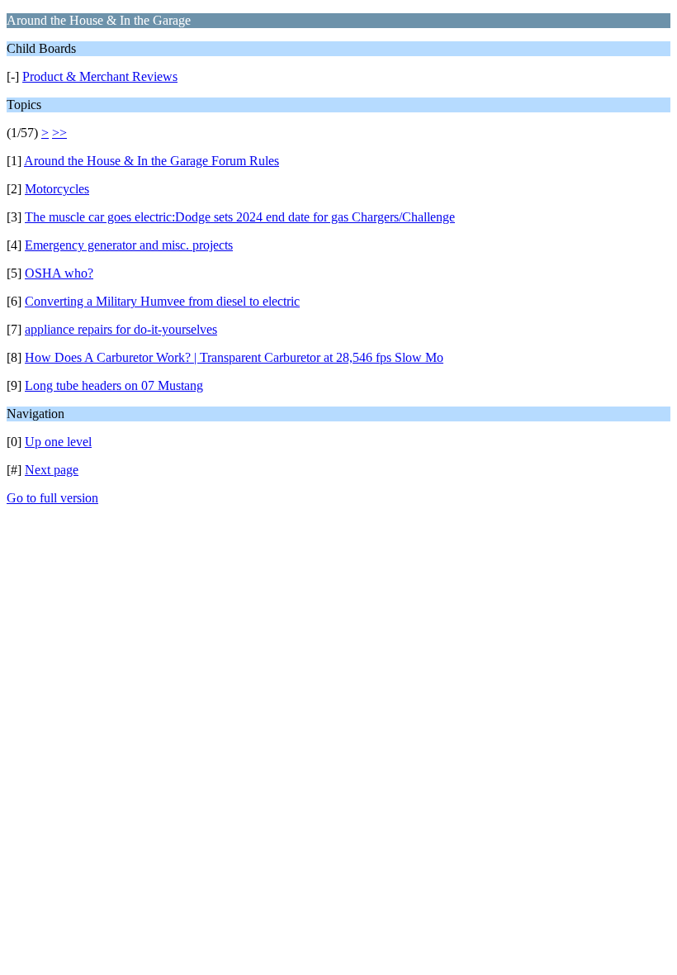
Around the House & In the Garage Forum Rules (151, 161)
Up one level (58, 442)
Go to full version (52, 498)
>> (59, 133)
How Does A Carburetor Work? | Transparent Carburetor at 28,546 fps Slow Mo (234, 357)
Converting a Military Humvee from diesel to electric (162, 301)
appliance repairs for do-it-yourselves (121, 329)
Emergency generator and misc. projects (129, 245)
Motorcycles (57, 189)
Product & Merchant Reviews (100, 76)
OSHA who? (59, 273)
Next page (51, 470)
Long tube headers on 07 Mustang (114, 385)
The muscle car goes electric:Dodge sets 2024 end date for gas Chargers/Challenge (240, 217)
